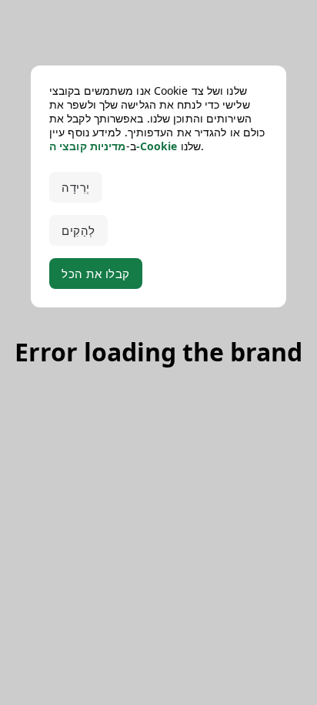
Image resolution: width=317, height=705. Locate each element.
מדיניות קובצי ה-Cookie (113, 146)
